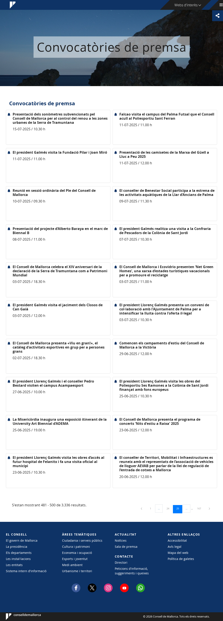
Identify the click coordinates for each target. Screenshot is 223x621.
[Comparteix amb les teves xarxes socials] (217, 15)
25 (179, 508)
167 (200, 508)
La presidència (16, 546)
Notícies (121, 540)
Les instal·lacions (18, 559)
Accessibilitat (177, 540)
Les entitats (14, 565)
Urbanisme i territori (77, 571)
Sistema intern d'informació (26, 571)
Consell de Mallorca (19, 616)
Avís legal (174, 546)
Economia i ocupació (77, 553)
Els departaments (19, 553)
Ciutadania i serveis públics (82, 540)
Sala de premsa (126, 546)
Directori (121, 562)
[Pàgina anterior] (142, 508)
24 (169, 508)
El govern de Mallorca (21, 540)
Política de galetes (181, 559)
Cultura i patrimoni (76, 546)
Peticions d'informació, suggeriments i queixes (132, 571)
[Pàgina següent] (209, 508)
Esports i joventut (75, 559)
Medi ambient (72, 565)
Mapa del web (178, 553)
